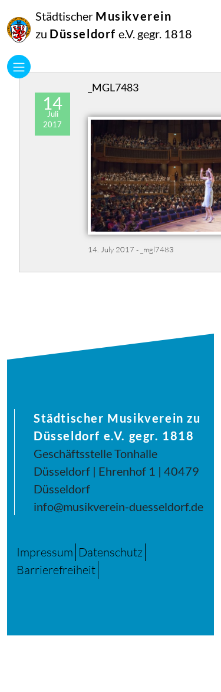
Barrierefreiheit (56, 569)
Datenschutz (110, 552)
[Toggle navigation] (19, 66)
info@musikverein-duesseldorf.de (118, 506)
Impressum (45, 552)
